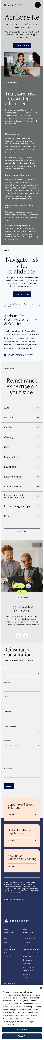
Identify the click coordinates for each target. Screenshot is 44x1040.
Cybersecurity (27, 960)
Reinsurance (27, 974)
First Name (7, 682)
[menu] (38, 5)
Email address (8, 755)
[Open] (38, 673)
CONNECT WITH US (22, 45)
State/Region (7, 740)
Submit (9, 786)
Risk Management (29, 967)
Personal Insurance (29, 939)
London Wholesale (29, 971)
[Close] (41, 988)
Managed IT (27, 963)
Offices (6, 953)
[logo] (13, 4)
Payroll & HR (27, 956)
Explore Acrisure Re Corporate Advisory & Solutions (21, 355)
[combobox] (20, 673)
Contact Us (7, 956)
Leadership (7, 946)
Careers (6, 942)
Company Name (8, 711)
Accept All (22, 1036)
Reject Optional (22, 1030)
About (6, 939)
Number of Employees (10, 726)
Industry (6, 668)
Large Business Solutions (31, 949)
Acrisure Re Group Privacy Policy (14, 899)
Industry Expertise (28, 978)
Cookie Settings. (9, 1024)
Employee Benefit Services (31, 953)
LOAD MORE (22, 531)
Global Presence (9, 949)
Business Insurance (29, 946)
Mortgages (26, 942)
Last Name (7, 696)
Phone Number (8, 768)
